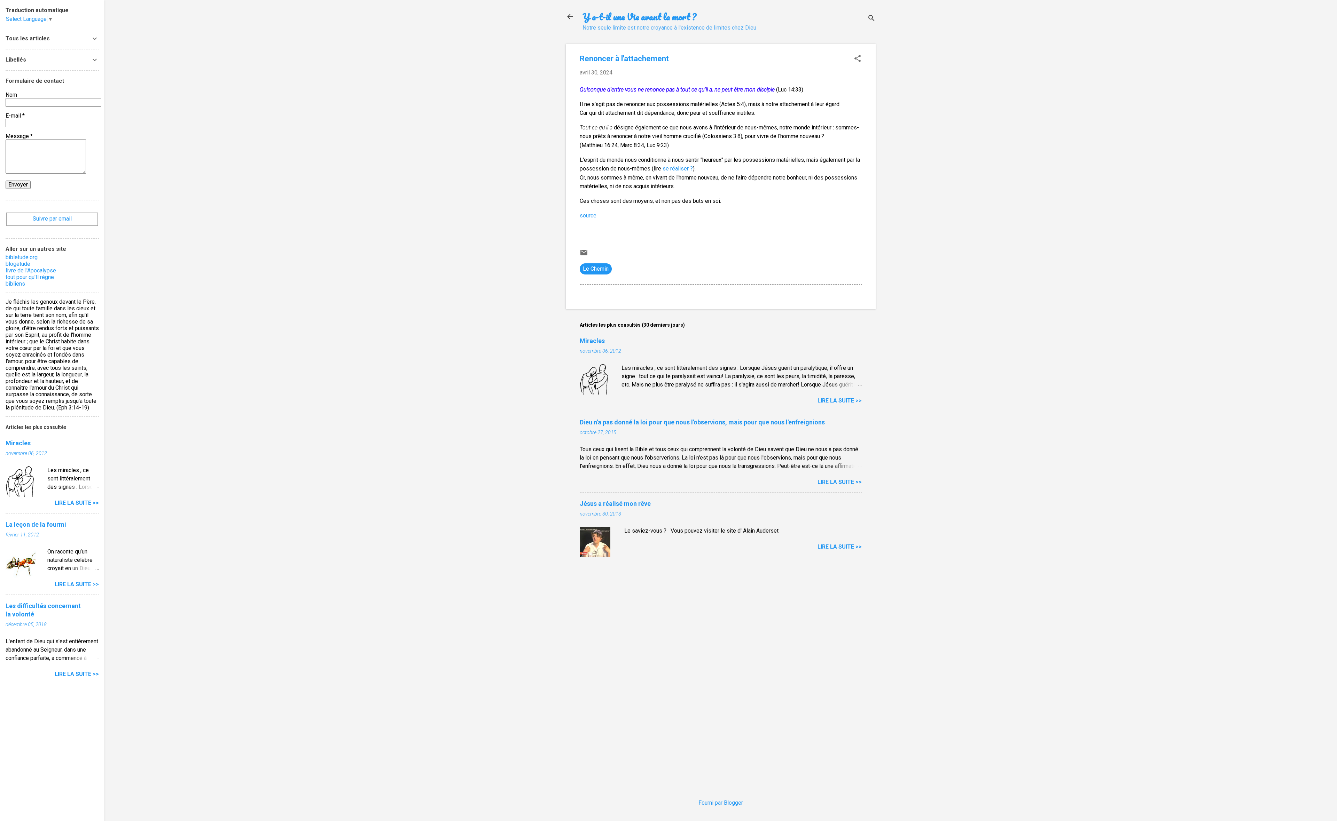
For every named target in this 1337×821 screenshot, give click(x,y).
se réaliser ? (678, 168)
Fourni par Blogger (720, 802)
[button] (857, 59)
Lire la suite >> (840, 400)
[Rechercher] (871, 19)
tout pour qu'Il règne (30, 277)
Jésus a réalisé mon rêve (615, 503)
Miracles (592, 340)
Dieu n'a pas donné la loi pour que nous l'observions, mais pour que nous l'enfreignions (702, 422)
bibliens (15, 283)
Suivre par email (52, 218)
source (588, 215)
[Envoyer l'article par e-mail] (584, 255)
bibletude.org (22, 257)
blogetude (18, 264)
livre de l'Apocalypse (31, 270)
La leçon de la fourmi (36, 524)
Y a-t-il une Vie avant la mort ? (639, 16)
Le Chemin (596, 268)
